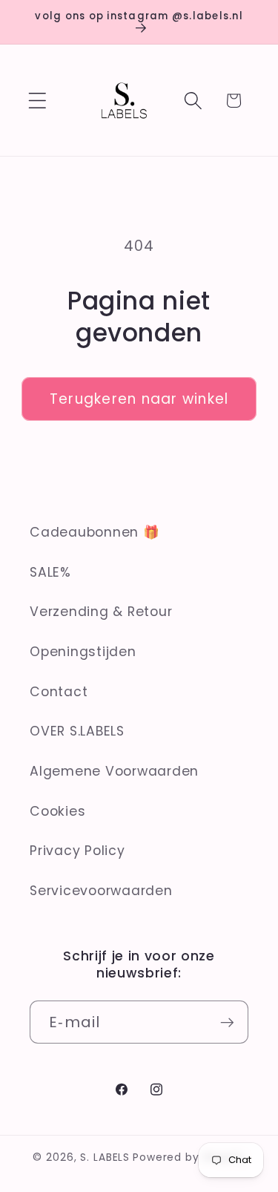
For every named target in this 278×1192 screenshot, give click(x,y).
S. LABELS (105, 1157)
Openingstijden (83, 652)
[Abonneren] (227, 1022)
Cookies (57, 811)
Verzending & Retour (101, 611)
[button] (37, 100)
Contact (58, 692)
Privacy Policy (77, 850)
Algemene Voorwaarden (114, 771)
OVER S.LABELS (77, 731)
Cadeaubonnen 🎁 (95, 532)
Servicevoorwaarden (101, 891)
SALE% (50, 572)
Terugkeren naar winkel (139, 399)
